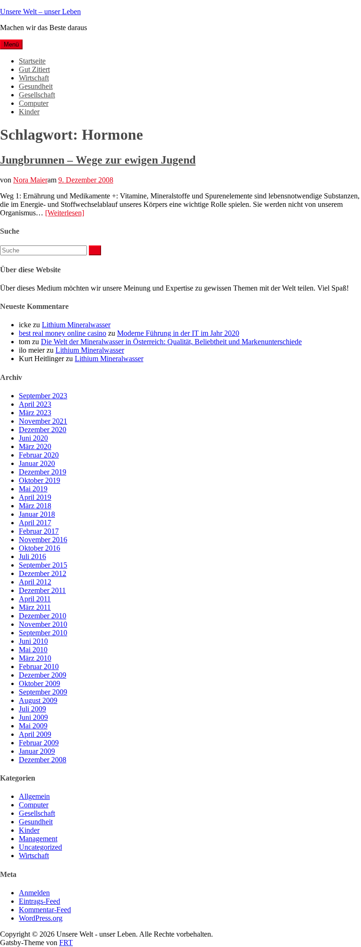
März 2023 (35, 413)
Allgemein (34, 796)
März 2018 (35, 506)
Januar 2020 (37, 463)
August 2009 (38, 700)
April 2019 (35, 497)
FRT (66, 943)
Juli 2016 (32, 556)
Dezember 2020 (42, 430)
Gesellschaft (37, 95)
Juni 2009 (33, 717)
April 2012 (35, 582)
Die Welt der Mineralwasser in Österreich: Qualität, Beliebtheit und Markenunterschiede (171, 342)
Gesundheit (36, 86)
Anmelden (34, 893)
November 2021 (43, 421)
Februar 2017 (39, 531)
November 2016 (43, 540)
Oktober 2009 (39, 683)
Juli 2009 (32, 709)
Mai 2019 (33, 489)
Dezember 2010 (42, 616)
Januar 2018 (37, 514)
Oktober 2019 (39, 480)
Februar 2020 (39, 455)
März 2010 (35, 658)
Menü (11, 44)
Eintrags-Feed (39, 901)
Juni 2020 (33, 438)
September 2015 (43, 565)
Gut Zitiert (34, 69)
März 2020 (35, 446)
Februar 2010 (39, 667)
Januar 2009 (37, 751)
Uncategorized (40, 847)
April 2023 (35, 404)
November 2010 (43, 624)
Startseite (32, 61)
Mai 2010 (33, 650)
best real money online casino (62, 333)
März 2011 (35, 607)
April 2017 (35, 523)
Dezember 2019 (42, 472)
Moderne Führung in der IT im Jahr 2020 (178, 333)
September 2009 (43, 692)
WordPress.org (41, 918)
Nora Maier (30, 180)
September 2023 (43, 396)
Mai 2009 (33, 726)
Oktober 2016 (39, 548)
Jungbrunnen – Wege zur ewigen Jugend (98, 160)
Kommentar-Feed (45, 910)
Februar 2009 (39, 743)
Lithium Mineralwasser (76, 325)
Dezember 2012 (42, 573)
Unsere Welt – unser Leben (40, 12)
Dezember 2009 (42, 675)
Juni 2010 (33, 641)
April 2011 (35, 599)
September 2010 (43, 633)
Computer (33, 103)
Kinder (29, 112)
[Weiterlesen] (64, 213)
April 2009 (35, 734)
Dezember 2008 (42, 760)
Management (38, 839)
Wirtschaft (34, 78)
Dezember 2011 (42, 590)
